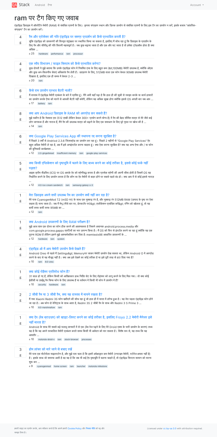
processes (86, 339)
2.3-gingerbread (46, 153)
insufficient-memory (66, 153)
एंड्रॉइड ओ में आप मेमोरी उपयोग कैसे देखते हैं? (57, 249)
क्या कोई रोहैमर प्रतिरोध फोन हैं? (49, 272)
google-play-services (96, 153)
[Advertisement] (84, 391)
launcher (81, 366)
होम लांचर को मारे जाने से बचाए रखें (50, 349)
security (42, 284)
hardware (43, 53)
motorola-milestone (97, 366)
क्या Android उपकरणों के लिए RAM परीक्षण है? (59, 222)
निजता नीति (90, 428)
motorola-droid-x (46, 339)
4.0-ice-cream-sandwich (50, 185)
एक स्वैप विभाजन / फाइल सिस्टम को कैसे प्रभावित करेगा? (65, 64)
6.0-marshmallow (46, 307)
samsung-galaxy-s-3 (83, 185)
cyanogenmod (44, 366)
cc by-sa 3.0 (169, 428)
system (60, 239)
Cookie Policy (75, 428)
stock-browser (71, 339)
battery (41, 103)
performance (57, 53)
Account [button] (196, 5)
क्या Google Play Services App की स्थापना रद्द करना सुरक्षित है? (72, 136)
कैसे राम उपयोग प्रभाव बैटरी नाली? (50, 90)
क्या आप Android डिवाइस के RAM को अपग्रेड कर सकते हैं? (68, 113)
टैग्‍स (50, 5)
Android (40, 5)
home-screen (60, 366)
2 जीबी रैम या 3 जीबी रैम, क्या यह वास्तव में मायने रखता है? (65, 294)
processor (78, 53)
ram (68, 53)
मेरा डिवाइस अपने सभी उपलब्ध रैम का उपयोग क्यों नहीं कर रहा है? (69, 195)
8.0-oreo (49, 261)
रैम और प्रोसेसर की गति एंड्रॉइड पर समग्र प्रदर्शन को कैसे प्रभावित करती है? (77, 37)
